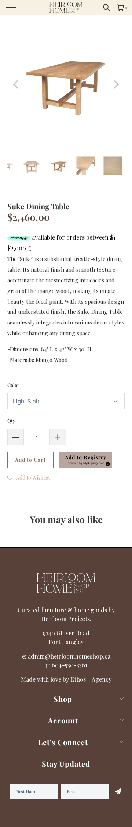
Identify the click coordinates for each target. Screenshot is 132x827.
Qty (11, 420)
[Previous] (16, 84)
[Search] (106, 7)
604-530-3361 (69, 665)
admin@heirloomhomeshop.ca (69, 656)
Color (13, 385)
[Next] (115, 84)
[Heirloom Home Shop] (66, 7)
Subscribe (117, 791)
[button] (85, 460)
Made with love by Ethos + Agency (66, 679)
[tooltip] (106, 463)
